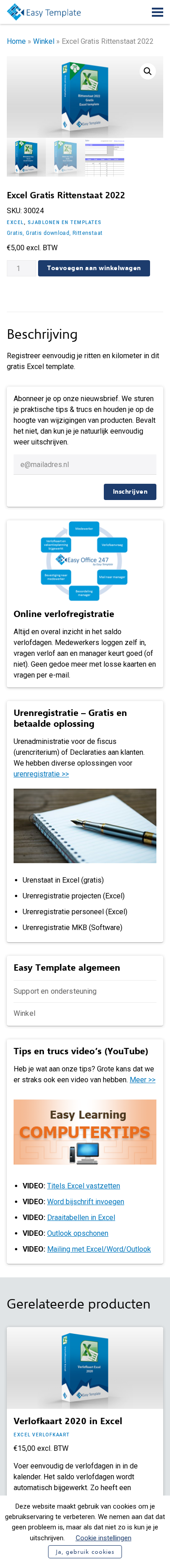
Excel (15, 222)
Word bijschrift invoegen (85, 1201)
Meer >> (142, 1079)
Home (16, 41)
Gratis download (47, 233)
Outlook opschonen (77, 1233)
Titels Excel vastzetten (83, 1186)
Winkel (43, 41)
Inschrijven (130, 491)
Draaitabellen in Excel (81, 1217)
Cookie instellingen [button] (103, 1538)
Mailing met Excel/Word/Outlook (99, 1249)
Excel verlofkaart (42, 1434)
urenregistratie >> (41, 774)
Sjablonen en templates (65, 222)
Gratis (15, 233)
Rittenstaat (87, 233)
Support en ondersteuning (55, 991)
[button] (148, 71)
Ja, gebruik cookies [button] (84, 1552)
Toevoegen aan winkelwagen (94, 268)
